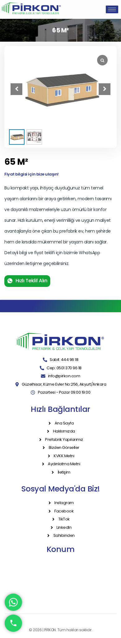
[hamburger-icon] (112, 9)
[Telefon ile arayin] (13, 623)
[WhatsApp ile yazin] (13, 602)
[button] (104, 89)
